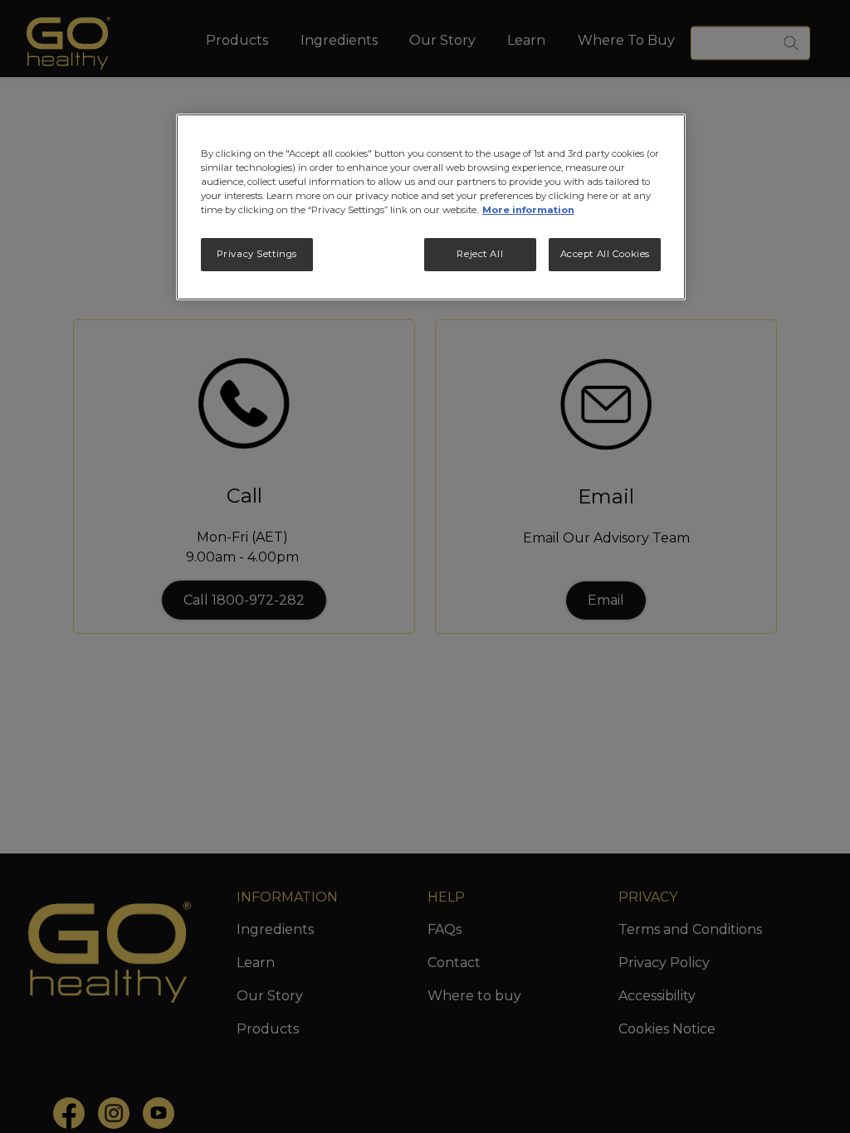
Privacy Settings (257, 254)
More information (528, 210)
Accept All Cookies (605, 254)
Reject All (480, 254)
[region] (431, 207)
